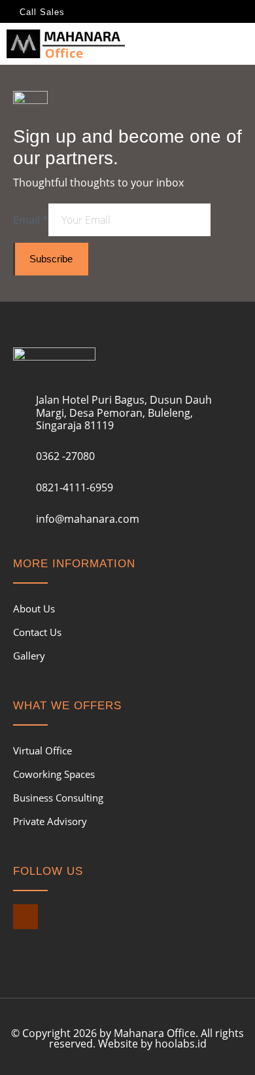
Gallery (29, 655)
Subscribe (51, 258)
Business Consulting (58, 797)
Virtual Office (42, 750)
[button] (239, 40)
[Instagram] (25, 916)
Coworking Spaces (54, 774)
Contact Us (37, 632)
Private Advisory (50, 821)
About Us (34, 608)
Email (30, 220)
